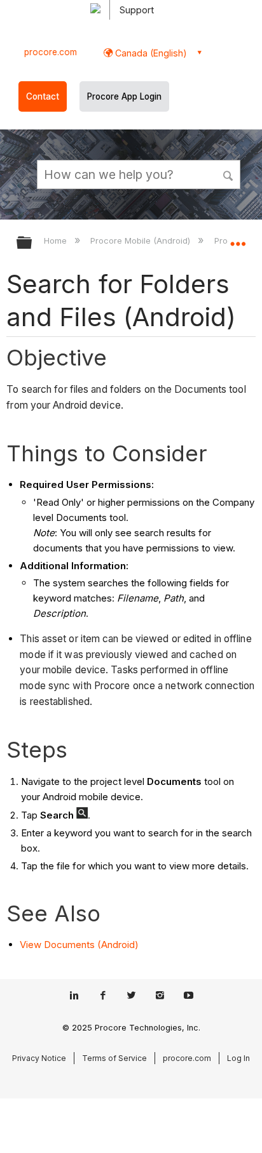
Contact (42, 96)
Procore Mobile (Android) (141, 240)
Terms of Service (114, 1058)
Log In (238, 1058)
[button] (229, 174)
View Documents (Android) (79, 945)
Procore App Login (124, 96)
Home (56, 240)
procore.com (50, 52)
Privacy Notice (39, 1058)
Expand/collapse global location (237, 238)
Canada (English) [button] (150, 53)
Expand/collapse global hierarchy (32, 243)
